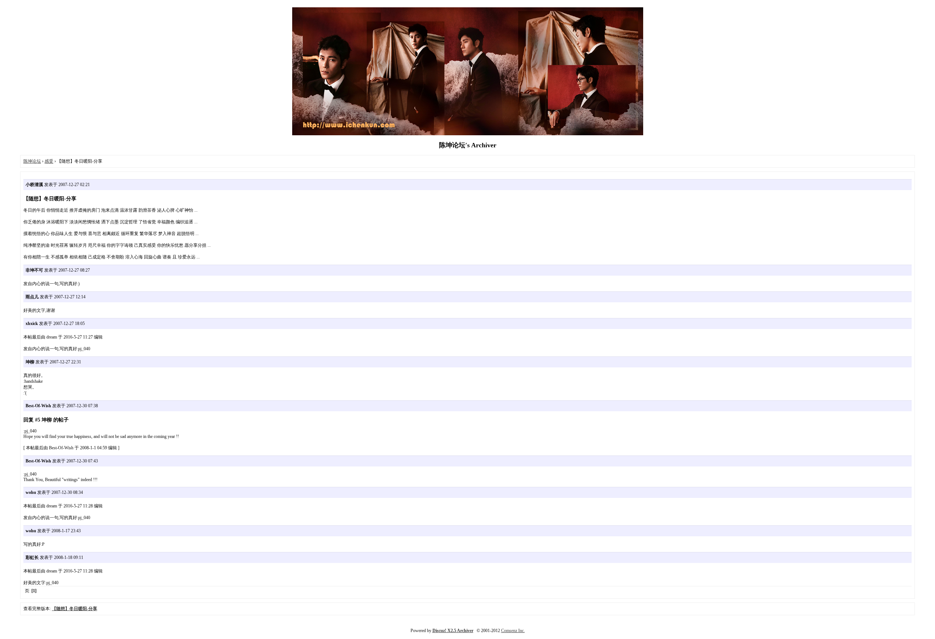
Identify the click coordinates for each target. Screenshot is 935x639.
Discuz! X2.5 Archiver (452, 630)
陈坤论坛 (32, 161)
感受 (49, 161)
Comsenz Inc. (513, 630)
